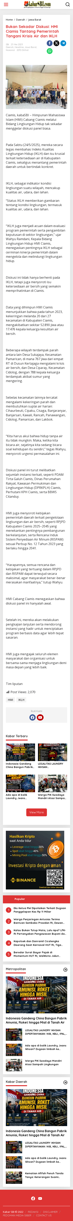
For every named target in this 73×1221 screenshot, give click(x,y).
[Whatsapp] (50, 51)
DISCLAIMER (50, 1211)
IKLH (21, 700)
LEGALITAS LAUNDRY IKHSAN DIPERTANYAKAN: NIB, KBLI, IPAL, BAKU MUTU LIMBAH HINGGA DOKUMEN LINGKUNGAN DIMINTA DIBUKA (52, 765)
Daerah (10, 47)
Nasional (10, 50)
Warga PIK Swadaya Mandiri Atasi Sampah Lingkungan (52, 796)
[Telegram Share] (63, 43)
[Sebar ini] (50, 43)
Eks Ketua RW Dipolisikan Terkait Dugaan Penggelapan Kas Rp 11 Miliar (40, 910)
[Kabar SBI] (37, 4)
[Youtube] (40, 717)
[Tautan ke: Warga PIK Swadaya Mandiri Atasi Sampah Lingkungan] (14, 1065)
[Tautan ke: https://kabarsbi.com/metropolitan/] (65, 969)
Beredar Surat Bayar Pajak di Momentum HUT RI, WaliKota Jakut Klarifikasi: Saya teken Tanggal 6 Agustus (40, 954)
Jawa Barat (31, 47)
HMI (10, 700)
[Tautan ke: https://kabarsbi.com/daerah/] (65, 1082)
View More (36, 812)
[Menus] (6, 4)
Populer (20, 899)
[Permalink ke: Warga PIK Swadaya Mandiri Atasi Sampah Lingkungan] (52, 783)
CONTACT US (44, 1215)
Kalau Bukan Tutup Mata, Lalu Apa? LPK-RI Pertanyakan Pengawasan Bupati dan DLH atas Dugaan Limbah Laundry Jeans (40, 932)
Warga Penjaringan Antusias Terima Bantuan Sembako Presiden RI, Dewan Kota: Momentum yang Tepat (38, 921)
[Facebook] (32, 717)
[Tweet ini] (56, 43)
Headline (19, 47)
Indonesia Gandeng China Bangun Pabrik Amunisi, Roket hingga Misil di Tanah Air (20, 765)
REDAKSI (33, 1211)
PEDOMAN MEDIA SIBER (17, 1215)
